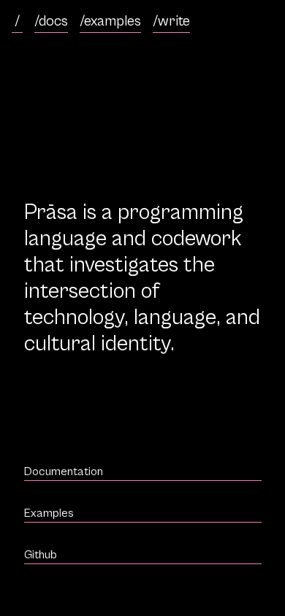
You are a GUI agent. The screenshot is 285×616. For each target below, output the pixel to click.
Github (40, 554)
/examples (110, 21)
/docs (51, 21)
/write (171, 21)
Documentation (63, 471)
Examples (49, 513)
